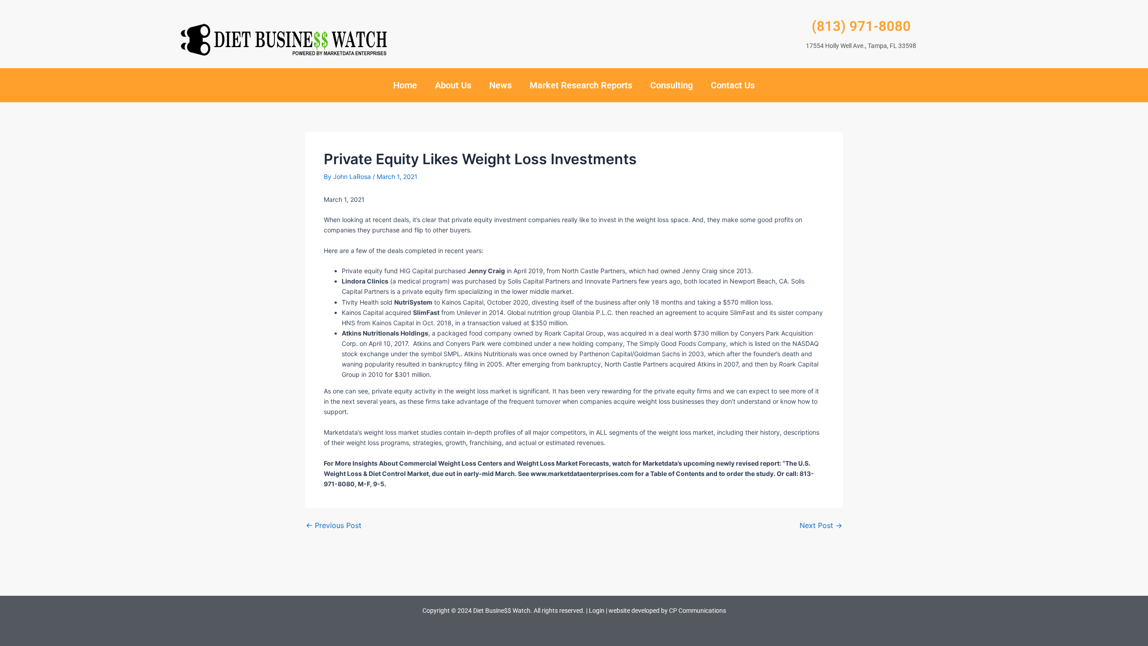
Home (405, 85)
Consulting (671, 85)
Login (596, 610)
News (500, 85)
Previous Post (333, 525)
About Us (453, 85)
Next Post (821, 525)
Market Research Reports (581, 85)
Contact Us (733, 85)
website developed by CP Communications (667, 610)
